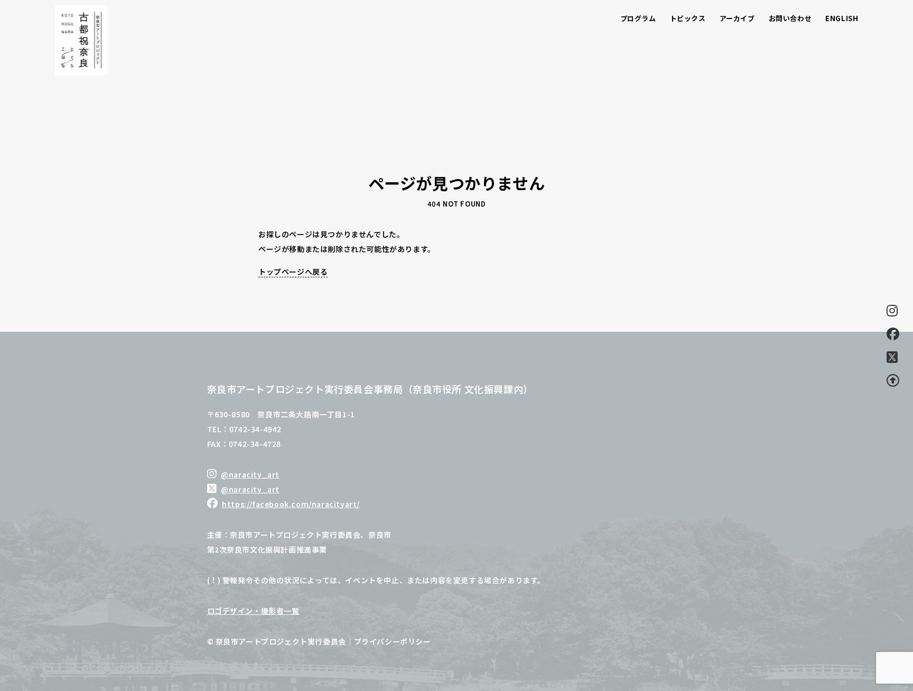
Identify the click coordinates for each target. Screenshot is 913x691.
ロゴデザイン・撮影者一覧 (253, 610)
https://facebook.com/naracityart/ (291, 504)
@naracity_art (250, 474)
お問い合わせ (790, 18)
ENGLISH (841, 18)
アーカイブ (737, 18)
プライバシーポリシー (392, 641)
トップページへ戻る (293, 271)
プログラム (638, 18)
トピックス (688, 18)
